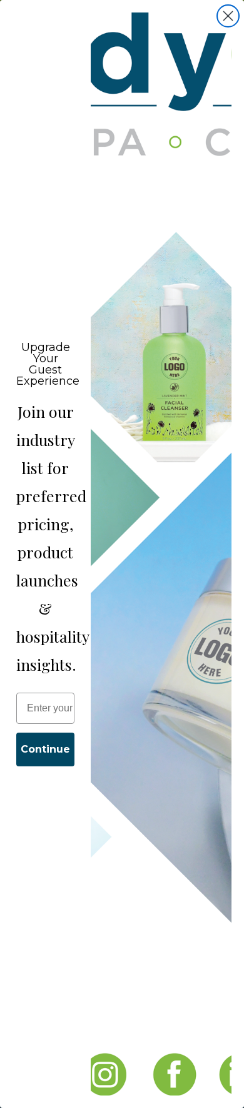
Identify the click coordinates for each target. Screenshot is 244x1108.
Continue (45, 749)
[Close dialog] (228, 16)
